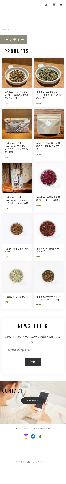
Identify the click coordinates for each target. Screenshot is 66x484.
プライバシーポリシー (22, 428)
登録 (33, 361)
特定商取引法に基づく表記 (42, 428)
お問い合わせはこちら (33, 401)
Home (4, 29)
